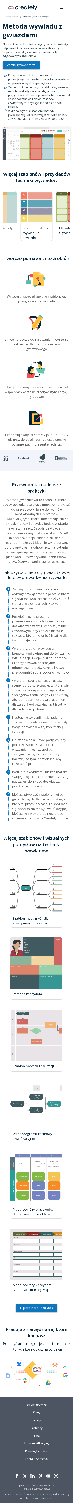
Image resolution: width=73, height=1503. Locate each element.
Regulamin (22, 1485)
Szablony (36, 1428)
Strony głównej (37, 1405)
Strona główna (12, 17)
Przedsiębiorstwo (36, 1451)
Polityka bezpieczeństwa (36, 1488)
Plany (36, 1412)
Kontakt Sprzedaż (36, 1459)
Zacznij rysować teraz (21, 65)
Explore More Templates (36, 1308)
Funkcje (37, 1420)
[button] (61, 8)
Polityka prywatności (43, 1485)
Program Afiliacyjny (36, 1443)
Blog (36, 1436)
